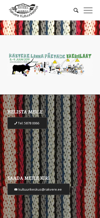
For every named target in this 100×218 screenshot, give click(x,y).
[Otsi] (73, 10)
